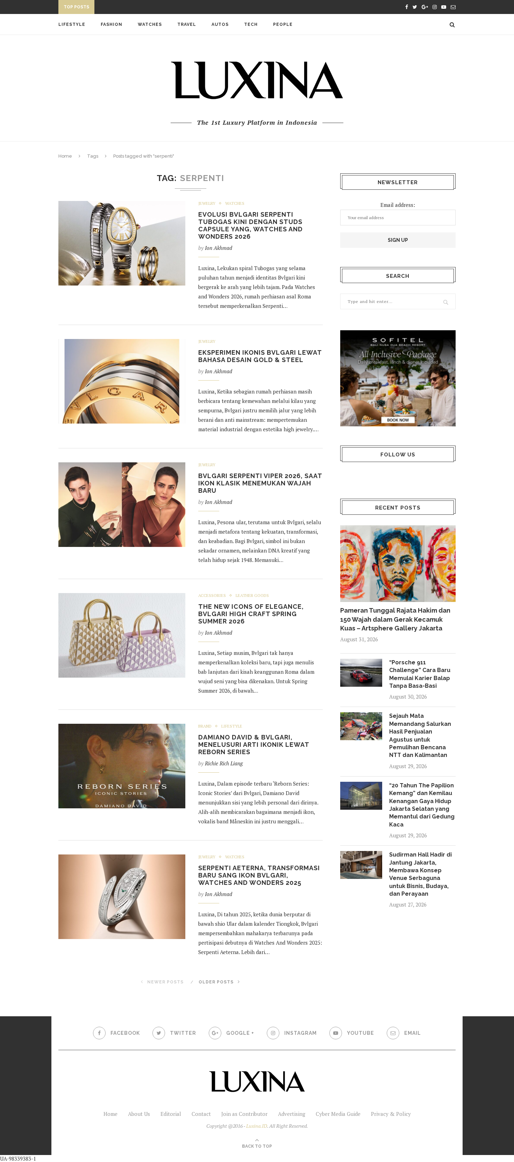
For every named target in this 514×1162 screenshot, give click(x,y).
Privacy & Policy (391, 1113)
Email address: (397, 204)
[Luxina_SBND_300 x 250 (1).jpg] (398, 378)
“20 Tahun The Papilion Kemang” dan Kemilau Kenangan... (173, 8)
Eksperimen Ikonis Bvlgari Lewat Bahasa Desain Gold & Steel (260, 356)
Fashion (111, 24)
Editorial (170, 1113)
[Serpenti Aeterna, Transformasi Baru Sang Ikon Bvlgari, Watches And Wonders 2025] (121, 896)
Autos (220, 24)
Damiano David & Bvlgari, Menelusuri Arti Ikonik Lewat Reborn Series (253, 745)
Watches (150, 24)
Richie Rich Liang (224, 763)
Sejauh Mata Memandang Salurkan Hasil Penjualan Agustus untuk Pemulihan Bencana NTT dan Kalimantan (420, 735)
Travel (186, 24)
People (283, 24)
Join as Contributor (244, 1113)
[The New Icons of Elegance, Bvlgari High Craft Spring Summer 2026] (121, 635)
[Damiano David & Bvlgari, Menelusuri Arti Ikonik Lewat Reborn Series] (121, 766)
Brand (205, 726)
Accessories (212, 595)
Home (65, 156)
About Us (139, 1113)
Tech (251, 24)
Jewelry (206, 203)
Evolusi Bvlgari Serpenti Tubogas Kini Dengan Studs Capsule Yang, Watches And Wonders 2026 (250, 225)
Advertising (291, 1113)
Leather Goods (252, 595)
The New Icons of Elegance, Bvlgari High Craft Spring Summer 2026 (251, 614)
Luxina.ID (256, 1126)
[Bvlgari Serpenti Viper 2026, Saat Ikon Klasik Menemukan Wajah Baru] (121, 504)
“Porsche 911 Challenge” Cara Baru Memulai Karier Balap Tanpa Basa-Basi (419, 674)
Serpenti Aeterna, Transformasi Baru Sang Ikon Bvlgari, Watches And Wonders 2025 (259, 875)
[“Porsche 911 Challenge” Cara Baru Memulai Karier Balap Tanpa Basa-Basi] (361, 673)
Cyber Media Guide (338, 1113)
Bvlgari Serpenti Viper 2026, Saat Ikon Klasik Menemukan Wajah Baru (260, 483)
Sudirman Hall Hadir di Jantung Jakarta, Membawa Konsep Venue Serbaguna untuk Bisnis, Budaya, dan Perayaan (420, 874)
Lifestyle (71, 24)
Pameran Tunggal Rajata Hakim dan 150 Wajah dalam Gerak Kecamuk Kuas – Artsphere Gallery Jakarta (395, 619)
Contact (201, 1113)
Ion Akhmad (218, 247)
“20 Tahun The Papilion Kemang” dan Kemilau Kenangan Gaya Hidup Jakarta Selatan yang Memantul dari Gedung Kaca (422, 805)
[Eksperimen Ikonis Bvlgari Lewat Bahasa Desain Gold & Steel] (121, 381)
